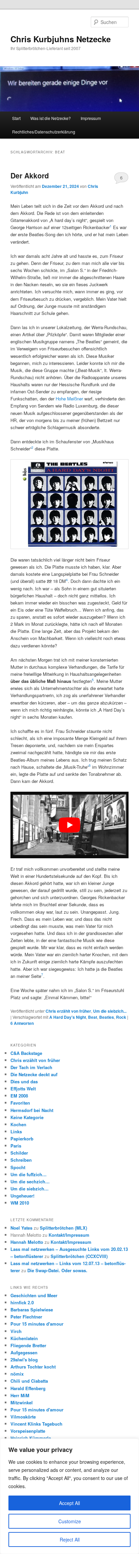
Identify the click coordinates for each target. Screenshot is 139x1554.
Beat (92, 1017)
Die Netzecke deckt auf (33, 1074)
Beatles (106, 1017)
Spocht (17, 1167)
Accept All (69, 1503)
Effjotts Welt (23, 1088)
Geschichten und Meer (33, 1295)
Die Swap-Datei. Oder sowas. (57, 1270)
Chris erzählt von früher (68, 1011)
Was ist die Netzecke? (50, 118)
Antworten (22, 1023)
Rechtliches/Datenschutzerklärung (43, 131)
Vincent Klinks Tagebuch (36, 1424)
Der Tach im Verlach (31, 1067)
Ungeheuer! (22, 1195)
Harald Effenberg (28, 1388)
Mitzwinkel (21, 1402)
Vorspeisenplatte (27, 1431)
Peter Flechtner (26, 1316)
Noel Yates (21, 1228)
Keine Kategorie (27, 1117)
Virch (16, 1331)
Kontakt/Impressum (69, 1235)
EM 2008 (19, 1095)
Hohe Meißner (69, 398)
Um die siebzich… (29, 1188)
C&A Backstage (26, 1053)
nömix (17, 1374)
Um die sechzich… (30, 1181)
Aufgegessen (23, 1352)
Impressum (91, 118)
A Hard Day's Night (67, 1017)
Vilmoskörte (23, 1416)
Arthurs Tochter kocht (33, 1366)
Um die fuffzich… (28, 1174)
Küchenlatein (24, 1338)
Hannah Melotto (26, 1242)
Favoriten (20, 1103)
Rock (121, 1017)
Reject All (70, 1539)
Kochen (18, 1124)
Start (16, 118)
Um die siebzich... (110, 1011)
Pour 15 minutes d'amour (36, 1324)
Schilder (19, 1153)
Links (16, 1131)
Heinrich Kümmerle (30, 1438)
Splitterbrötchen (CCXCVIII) (79, 1256)
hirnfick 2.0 (22, 1302)
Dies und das (24, 1081)
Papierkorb (21, 1138)
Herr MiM (19, 1395)
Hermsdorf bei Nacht (31, 1110)
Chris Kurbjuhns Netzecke (60, 39)
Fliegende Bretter (28, 1345)
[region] (69, 1496)
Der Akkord (29, 175)
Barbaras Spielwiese (31, 1309)
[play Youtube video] (69, 825)
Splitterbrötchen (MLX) (63, 1228)
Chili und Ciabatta (29, 1381)
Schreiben (21, 1160)
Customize (69, 1521)
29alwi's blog (24, 1359)
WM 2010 (19, 1203)
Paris (15, 1145)
